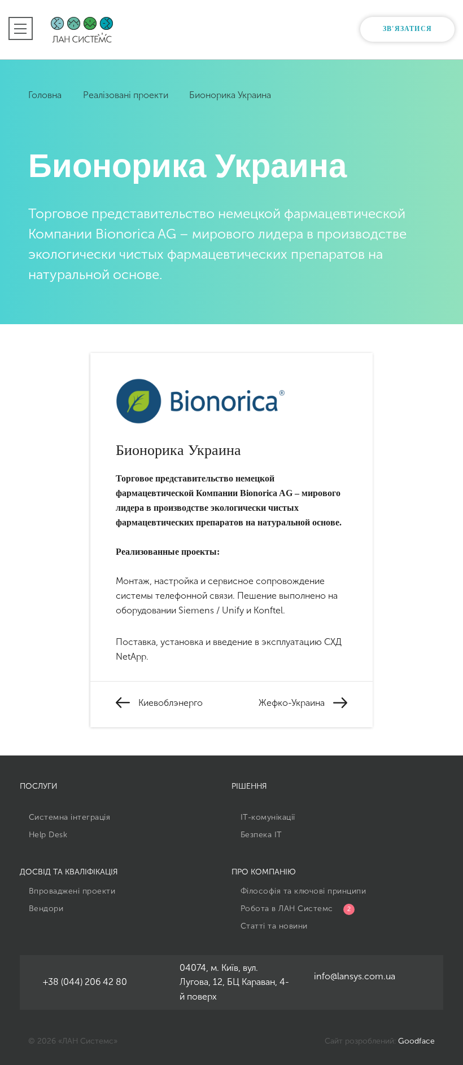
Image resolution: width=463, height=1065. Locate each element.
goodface (416, 1041)
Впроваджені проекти (70, 891)
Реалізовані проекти (127, 95)
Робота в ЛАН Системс (294, 908)
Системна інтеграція (68, 817)
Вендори (44, 908)
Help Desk (46, 834)
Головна (46, 95)
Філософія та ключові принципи (302, 891)
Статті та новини (273, 926)
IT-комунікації (266, 817)
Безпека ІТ (260, 834)
